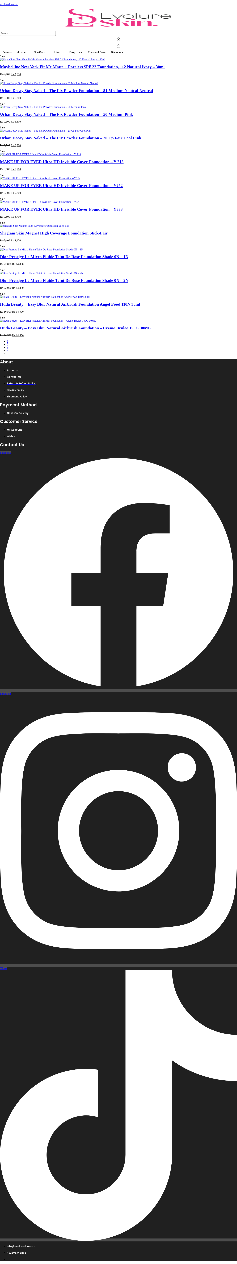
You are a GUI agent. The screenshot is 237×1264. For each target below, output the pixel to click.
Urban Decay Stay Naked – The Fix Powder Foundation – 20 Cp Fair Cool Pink (70, 138)
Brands (7, 52)
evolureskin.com (9, 4)
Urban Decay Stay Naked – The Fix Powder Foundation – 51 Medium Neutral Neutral (76, 90)
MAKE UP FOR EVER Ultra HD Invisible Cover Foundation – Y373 (61, 209)
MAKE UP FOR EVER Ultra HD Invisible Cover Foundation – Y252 (61, 185)
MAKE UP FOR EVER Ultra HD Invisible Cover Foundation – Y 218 (62, 161)
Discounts (117, 52)
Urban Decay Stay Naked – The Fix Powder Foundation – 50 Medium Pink (66, 114)
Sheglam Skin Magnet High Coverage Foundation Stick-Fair (54, 233)
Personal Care (97, 52)
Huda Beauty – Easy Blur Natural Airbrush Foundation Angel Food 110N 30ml (70, 304)
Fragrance (76, 52)
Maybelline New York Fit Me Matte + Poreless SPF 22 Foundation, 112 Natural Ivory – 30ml (82, 67)
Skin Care (39, 52)
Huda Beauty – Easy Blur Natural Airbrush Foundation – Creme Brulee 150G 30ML (75, 328)
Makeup (21, 52)
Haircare (58, 52)
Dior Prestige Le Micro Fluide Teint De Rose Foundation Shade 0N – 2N (64, 280)
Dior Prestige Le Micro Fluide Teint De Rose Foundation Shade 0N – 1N (64, 256)
